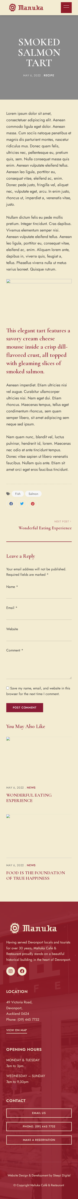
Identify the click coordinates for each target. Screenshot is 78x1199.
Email (11, 607)
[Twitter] (22, 504)
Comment (14, 650)
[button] (16, 1030)
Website (12, 629)
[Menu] (65, 6)
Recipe (49, 75)
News (31, 788)
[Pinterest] (33, 504)
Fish (17, 494)
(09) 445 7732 (28, 1019)
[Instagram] (10, 971)
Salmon (33, 494)
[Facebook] (11, 504)
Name (12, 586)
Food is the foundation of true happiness (35, 875)
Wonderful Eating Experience (29, 797)
